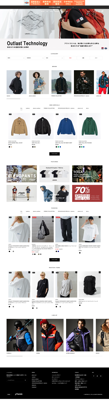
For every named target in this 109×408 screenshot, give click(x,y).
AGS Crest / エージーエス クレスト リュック (88, 301)
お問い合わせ (78, 385)
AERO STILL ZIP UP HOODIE (85, 142)
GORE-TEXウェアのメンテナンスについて (61, 381)
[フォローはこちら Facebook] (94, 376)
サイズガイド (55, 379)
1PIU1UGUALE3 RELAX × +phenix (66, 108)
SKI (47, 11)
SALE (67, 11)
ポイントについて (55, 377)
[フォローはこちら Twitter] (97, 376)
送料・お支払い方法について (81, 381)
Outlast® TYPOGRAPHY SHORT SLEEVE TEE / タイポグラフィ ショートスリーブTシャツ (18, 246)
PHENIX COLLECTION (49, 108)
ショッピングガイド (56, 375)
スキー (96, 57)
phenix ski (80, 108)
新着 (83, 57)
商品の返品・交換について (80, 383)
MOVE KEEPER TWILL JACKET (15, 142)
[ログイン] (96, 11)
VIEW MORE (55, 153)
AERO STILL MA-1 (36, 142)
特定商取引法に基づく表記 (80, 375)
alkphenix (34, 385)
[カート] (101, 11)
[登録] (25, 380)
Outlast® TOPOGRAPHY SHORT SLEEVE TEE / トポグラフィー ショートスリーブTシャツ (65, 302)
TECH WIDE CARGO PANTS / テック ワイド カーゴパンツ (66, 246)
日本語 (88, 11)
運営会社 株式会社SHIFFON (81, 387)
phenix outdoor (36, 108)
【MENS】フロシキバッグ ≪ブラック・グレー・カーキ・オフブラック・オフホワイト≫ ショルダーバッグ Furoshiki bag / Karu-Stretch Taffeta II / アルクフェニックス (43, 248)
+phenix (28, 108)
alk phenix (33, 244)
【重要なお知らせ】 (55, 7)
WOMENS (57, 11)
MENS (51, 11)
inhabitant (34, 387)
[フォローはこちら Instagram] (100, 376)
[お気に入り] (99, 11)
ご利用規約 (77, 377)
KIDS (62, 11)
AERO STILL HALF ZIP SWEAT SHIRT (63, 142)
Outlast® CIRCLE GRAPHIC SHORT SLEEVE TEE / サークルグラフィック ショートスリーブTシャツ (42, 303)
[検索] (93, 11)
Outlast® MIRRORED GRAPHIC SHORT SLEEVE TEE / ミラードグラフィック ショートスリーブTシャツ (89, 247)
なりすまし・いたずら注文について (59, 383)
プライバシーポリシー (79, 379)
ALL (21, 108)
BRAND (42, 11)
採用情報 (77, 389)
